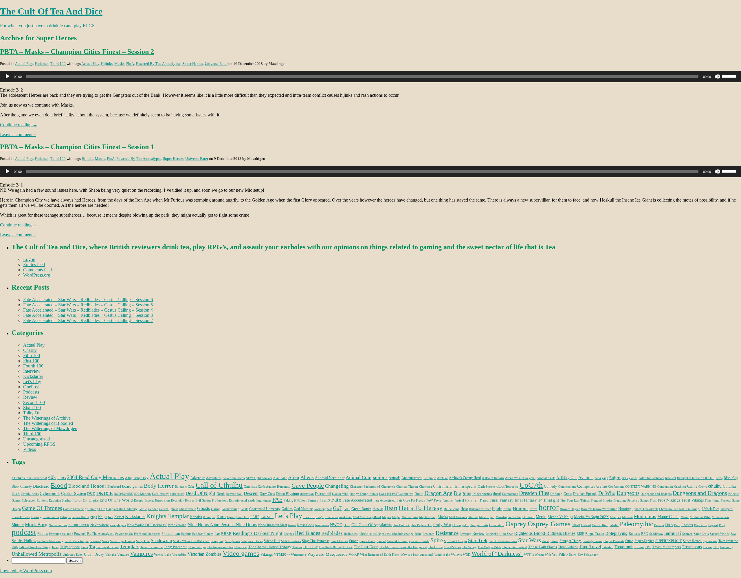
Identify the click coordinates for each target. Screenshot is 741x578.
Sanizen (687, 533)
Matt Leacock (458, 517)
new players (118, 525)
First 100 (31, 360)
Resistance (447, 533)
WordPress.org (36, 274)
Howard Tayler (570, 509)
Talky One (33, 412)
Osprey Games (549, 524)
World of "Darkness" (497, 553)
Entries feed (34, 264)
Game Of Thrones (42, 508)
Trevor (707, 547)
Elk (85, 500)
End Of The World (116, 499)
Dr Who (606, 493)
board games (132, 486)
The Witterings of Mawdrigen (50, 428)
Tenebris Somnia (151, 547)
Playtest (713, 525)
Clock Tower (505, 486)
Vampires (141, 553)
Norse (292, 525)
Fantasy (313, 500)
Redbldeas (350, 533)
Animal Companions (367, 477)
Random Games (202, 533)
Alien (293, 477)
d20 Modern (142, 493)
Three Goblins (568, 547)
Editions (42, 500)
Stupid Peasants (614, 541)
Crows (702, 486)
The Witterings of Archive (47, 418)
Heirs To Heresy (421, 507)
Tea (92, 546)
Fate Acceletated (384, 500)
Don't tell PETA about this (396, 493)
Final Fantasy (501, 499)
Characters (388, 486)
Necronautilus (58, 525)
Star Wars (529, 540)
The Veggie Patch (489, 547)
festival (459, 500)
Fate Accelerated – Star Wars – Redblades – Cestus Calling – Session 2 (88, 320)
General (164, 509)
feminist (448, 500)
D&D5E (104, 493)
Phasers (687, 525)
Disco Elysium (287, 493)
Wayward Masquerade (327, 554)
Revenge (465, 533)
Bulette (179, 486)
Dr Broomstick (482, 493)
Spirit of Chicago (455, 541)
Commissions (567, 486)
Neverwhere (99, 525)
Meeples (615, 517)
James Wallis (80, 517)
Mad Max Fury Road (367, 517)
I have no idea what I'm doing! (679, 509)
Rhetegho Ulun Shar (499, 533)
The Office (435, 547)
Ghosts (203, 508)
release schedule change (398, 533)
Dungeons (628, 493)
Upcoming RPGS (39, 444)
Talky (55, 547)
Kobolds (196, 517)
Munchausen (720, 517)
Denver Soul (234, 493)
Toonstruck (624, 546)
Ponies (42, 533)
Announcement (411, 478)
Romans (634, 534)
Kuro (221, 516)
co (516, 486)
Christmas (441, 486)
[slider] (730, 76)
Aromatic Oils (546, 478)
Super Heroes (192, 63)
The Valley (469, 547)
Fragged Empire (601, 500)
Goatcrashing (230, 509)
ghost (174, 509)
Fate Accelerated (357, 499)
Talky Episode (70, 547)
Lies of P (309, 517)
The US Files (452, 547)
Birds (719, 478)
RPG (644, 534)
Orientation (496, 525)
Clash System (486, 486)
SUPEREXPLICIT (668, 541)
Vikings (266, 554)
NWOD (336, 524)
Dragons (462, 493)
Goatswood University (264, 509)
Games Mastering (74, 509)
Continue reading (18, 124)
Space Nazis (367, 541)
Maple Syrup (427, 517)
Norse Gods (305, 525)
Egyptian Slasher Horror (65, 500)
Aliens (307, 477)
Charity (30, 350)
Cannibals (250, 486)
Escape (138, 500)
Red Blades (307, 533)
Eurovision (162, 500)
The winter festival (514, 547)
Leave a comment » (18, 134)
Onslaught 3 (460, 525)
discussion (307, 493)
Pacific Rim (600, 525)
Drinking (556, 493)
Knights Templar (167, 516)
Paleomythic (636, 524)
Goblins (287, 509)
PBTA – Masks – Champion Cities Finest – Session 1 (77, 147)
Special (381, 541)
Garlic (143, 509)
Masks (119, 63)
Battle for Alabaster (651, 478)
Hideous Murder (480, 509)
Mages (386, 517)
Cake (191, 486)
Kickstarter (33, 376)
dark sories (177, 493)
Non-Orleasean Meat (272, 525)
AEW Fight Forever (259, 478)
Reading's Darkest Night (258, 533)
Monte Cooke (668, 516)
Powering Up (124, 533)
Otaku (576, 525)
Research (428, 533)
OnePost (31, 386)
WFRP (354, 554)
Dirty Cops (267, 494)
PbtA (130, 63)
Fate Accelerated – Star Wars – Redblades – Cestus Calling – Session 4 (88, 310)
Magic (396, 517)
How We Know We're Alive (599, 509)
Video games (241, 553)
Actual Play (24, 63)
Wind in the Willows (448, 554)
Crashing (680, 486)
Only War (442, 524)
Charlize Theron (407, 486)
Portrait (54, 533)
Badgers (615, 478)
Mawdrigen (486, 517)
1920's (61, 478)
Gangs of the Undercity (121, 509)
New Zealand (177, 525)
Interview (32, 371)
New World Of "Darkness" (147, 525)
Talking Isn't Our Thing (34, 547)
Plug (722, 525)
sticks (545, 541)
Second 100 (34, 402)
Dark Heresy (160, 493)
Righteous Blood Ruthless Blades (544, 533)
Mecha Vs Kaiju (560, 517)
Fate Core (403, 500)
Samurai (672, 533)
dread (497, 494)
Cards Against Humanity (274, 486)
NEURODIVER (78, 525)
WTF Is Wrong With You (540, 554)
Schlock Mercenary (50, 541)
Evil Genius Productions (211, 500)
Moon (685, 517)
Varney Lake (162, 554)
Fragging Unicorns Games (631, 500)
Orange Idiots (479, 525)
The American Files (220, 547)
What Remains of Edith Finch (379, 554)
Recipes (289, 533)
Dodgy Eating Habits (364, 493)
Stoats (554, 541)
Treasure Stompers (666, 547)
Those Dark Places (542, 547)
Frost (653, 500)
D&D (91, 493)
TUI (716, 547)
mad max (345, 517)
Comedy (550, 486)
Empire (93, 500)
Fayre (437, 500)
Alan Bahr (280, 478)
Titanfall (607, 547)
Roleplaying (616, 533)
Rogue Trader (594, 534)
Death (221, 494)
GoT (337, 508)
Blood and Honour (87, 486)
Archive (442, 478)
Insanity (36, 517)
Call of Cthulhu (219, 485)
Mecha (541, 516)
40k (52, 477)
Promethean (171, 533)
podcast (24, 532)
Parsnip (659, 525)
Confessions (616, 486)
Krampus (209, 517)
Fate (336, 499)
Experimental (238, 500)
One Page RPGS (421, 525)
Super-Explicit (644, 541)
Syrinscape (710, 541)
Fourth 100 (33, 365)
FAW (429, 500)
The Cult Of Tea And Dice (51, 11)
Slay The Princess (315, 541)
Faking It (290, 500)
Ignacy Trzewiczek (645, 509)
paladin (614, 525)
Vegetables (179, 554)
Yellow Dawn (568, 554)
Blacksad (41, 486)
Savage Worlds (719, 533)
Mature (473, 517)
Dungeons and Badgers (656, 493)
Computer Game (592, 486)
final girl (551, 500)
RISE (580, 534)
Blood (59, 485)
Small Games (339, 541)
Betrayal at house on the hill (695, 478)
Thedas (297, 547)
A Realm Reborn (493, 478)
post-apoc (66, 533)
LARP (254, 517)
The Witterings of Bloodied (48, 423)
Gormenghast (323, 509)
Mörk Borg (36, 524)
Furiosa (726, 500)
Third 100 (58, 63)
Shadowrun (161, 540)
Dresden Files (534, 493)
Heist (464, 509)
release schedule (370, 534)
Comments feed (37, 269)
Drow (568, 493)
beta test (670, 478)
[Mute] (717, 76)
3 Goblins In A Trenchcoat (29, 478)
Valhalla (110, 554)
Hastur (378, 508)
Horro (533, 509)
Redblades (332, 533)
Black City (731, 478)
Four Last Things (578, 500)
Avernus (585, 477)
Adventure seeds (234, 478)
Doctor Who (340, 493)
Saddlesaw (656, 533)
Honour (520, 508)
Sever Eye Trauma (122, 541)
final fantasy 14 (529, 500)
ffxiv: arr (472, 500)
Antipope (429, 478)
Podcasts (41, 63)
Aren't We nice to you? (520, 478)
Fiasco (484, 500)
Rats (217, 533)
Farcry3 (325, 500)
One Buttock (401, 525)
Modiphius (645, 516)
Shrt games (232, 541)
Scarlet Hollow (24, 540)
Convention (665, 486)
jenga (93, 517)
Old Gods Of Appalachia (371, 524)
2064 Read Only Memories (95, 477)
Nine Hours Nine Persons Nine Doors (222, 524)
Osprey (516, 524)
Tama (84, 547)
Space (353, 541)
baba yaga (601, 478)
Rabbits (186, 533)
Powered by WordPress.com (26, 570)
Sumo (629, 541)
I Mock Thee (710, 509)
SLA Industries (291, 541)
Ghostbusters (187, 509)
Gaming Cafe (96, 509)
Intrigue (65, 517)
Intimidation (51, 517)
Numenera (322, 525)
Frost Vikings (693, 500)
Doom (418, 494)
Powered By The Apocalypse (158, 63)
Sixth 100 (32, 407)
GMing (216, 509)
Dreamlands (510, 493)
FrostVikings (669, 500)
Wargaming (298, 554)
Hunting (624, 508)
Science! (95, 541)
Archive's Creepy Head (465, 478)
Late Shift (267, 517)
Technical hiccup (107, 547)
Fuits (708, 500)
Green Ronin (361, 508)
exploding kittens (259, 500)
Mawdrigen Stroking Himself (515, 517)
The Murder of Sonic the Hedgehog (403, 547)
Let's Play (32, 381)
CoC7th (531, 485)
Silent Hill (272, 541)
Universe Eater (216, 63)
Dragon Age (438, 493)
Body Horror (159, 485)
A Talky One (566, 477)
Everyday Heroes (182, 500)
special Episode (419, 541)
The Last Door (366, 546)
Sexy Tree (143, 541)
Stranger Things (571, 541)
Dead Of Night (200, 493)
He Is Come (451, 509)
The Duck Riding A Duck (336, 547)
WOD (466, 554)
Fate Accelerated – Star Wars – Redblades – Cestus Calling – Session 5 (88, 304)
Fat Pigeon (418, 500)
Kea (110, 517)
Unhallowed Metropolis (36, 554)
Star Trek (477, 540)
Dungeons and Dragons (700, 493)
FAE (277, 499)
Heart (390, 508)
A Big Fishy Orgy (136, 478)
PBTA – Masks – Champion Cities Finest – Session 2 (77, 51)
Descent (251, 493)
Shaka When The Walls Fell (191, 541)
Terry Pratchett (175, 547)
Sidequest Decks (252, 541)
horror (549, 507)
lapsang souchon (238, 517)
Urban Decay (94, 554)
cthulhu (715, 486)
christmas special (463, 486)
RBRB (226, 533)
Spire (436, 540)
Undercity (726, 547)
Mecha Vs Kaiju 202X (591, 517)
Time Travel (590, 546)
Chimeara (425, 486)
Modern (627, 517)
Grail (347, 509)
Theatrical (240, 547)
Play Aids (700, 525)
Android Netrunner (329, 477)
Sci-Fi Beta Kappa (77, 541)
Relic (418, 533)
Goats (244, 509)
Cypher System (73, 493)
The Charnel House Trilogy (269, 547)
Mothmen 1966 (700, 517)
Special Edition (397, 541)
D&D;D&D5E (123, 493)
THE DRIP (310, 547)
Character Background (365, 486)
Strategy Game (592, 541)
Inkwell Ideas (21, 517)
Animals (394, 478)
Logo (320, 517)
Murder (18, 524)
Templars (129, 546)
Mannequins (409, 517)
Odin (347, 525)
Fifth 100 (31, 355)
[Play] (7, 76)
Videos (29, 449)
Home (507, 509)
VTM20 (280, 554)
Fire (563, 500)
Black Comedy (22, 486)
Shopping (217, 541)
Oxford (586, 525)
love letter (331, 517)
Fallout (302, 500)
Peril (677, 525)
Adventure (197, 478)
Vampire (123, 555)
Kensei (119, 517)
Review (30, 397)
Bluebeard (114, 486)
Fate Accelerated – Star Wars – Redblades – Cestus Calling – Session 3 (88, 315)
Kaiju (102, 517)
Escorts (149, 500)
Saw (733, 533)
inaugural (726, 509)
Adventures (213, 478)
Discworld (323, 493)
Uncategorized (36, 438)
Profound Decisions (147, 533)
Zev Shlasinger (588, 554)
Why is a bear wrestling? (417, 554)
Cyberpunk (50, 493)
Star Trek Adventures (503, 541)
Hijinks (107, 63)
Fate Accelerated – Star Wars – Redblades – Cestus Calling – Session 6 (88, 299)
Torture (639, 547)
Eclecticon (29, 500)
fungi (716, 500)
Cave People (307, 485)
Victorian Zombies (204, 554)
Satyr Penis (701, 533)
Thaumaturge (197, 547)
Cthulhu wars (29, 493)
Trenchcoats (692, 546)
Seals (105, 541)
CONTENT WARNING (640, 486)
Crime (692, 486)
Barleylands (629, 478)
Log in (29, 259)
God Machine (303, 509)
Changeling (337, 486)
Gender (153, 509)
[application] (370, 76)
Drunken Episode (585, 494)
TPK (648, 547)
